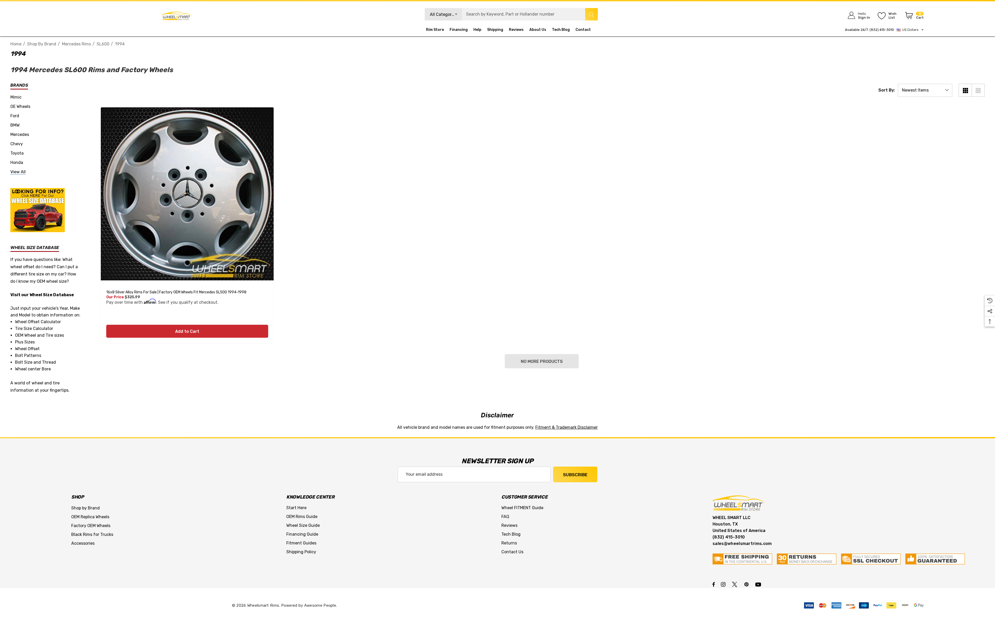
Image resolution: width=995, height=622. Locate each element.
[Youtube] (759, 584)
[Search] (591, 14)
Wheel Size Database (52, 294)
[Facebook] (713, 584)
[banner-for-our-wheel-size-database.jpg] (37, 209)
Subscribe (575, 474)
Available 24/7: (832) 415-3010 (869, 30)
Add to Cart (187, 331)
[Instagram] (724, 584)
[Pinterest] (747, 584)
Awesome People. (320, 605)
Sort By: (886, 90)
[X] (735, 584)
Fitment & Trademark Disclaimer (566, 427)
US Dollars (910, 30)
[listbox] (925, 90)
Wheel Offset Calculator (38, 321)
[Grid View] (965, 90)
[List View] (978, 90)
